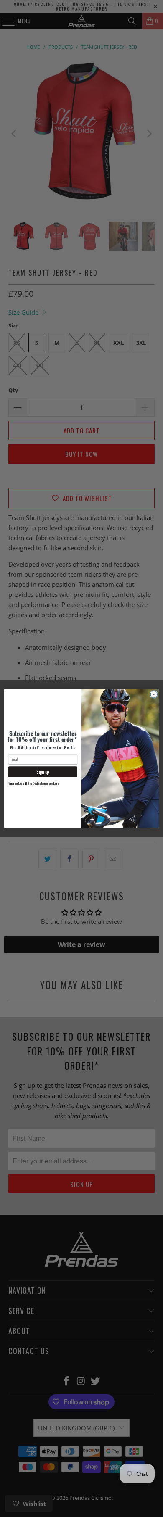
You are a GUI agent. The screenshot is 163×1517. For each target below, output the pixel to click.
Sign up (42, 772)
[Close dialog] (154, 694)
